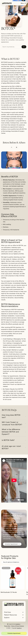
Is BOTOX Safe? (8, 440)
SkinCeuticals (6, 568)
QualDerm (19, 628)
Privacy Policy (7, 626)
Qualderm (18, 624)
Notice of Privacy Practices (17, 626)
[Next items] (16, 147)
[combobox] (11, 46)
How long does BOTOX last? (11, 416)
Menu (22, 3)
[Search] (24, 46)
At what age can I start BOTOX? (11, 447)
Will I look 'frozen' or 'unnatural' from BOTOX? (12, 423)
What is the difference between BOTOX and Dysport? (11, 431)
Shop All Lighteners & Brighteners (11, 562)
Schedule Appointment (14, 633)
